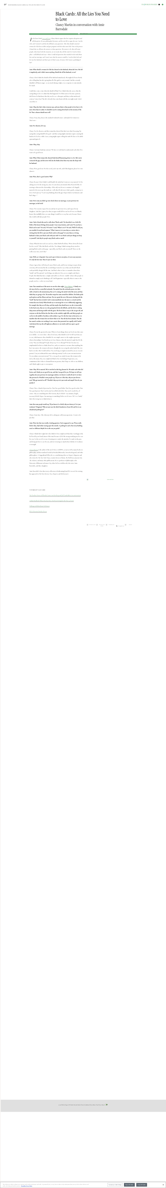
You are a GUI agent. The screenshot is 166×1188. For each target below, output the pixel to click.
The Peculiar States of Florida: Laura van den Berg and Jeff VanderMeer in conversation (55, 495)
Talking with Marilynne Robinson (39, 506)
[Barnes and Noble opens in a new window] (101, 526)
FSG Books (71, 1105)
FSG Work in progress (150, 4)
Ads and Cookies (77, 1105)
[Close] (163, 1185)
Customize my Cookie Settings (115, 1184)
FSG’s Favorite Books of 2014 (38, 511)
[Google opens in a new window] (120, 526)
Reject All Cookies (129, 1184)
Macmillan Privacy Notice (26, 1186)
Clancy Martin (33, 450)
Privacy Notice (93, 1105)
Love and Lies (46, 38)
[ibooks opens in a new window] (129, 526)
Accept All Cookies (142, 1184)
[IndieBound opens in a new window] (110, 526)
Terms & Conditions (85, 1105)
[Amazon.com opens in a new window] (91, 526)
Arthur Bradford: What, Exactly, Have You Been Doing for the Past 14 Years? (51, 501)
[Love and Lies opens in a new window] (111, 501)
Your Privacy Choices (100, 1105)
